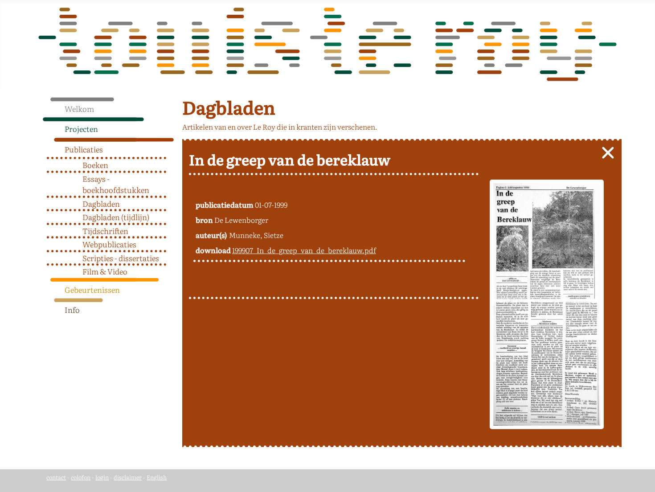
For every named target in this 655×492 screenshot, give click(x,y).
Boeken (95, 164)
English (157, 477)
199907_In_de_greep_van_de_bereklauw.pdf (304, 250)
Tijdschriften (105, 230)
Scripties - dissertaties (120, 257)
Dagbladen (101, 203)
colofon (80, 477)
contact (56, 477)
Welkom (79, 108)
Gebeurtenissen (92, 289)
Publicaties (84, 149)
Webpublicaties (109, 244)
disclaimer (128, 477)
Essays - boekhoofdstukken (115, 184)
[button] (170, 126)
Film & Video (104, 271)
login (102, 477)
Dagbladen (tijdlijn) (115, 216)
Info (72, 309)
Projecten (81, 128)
